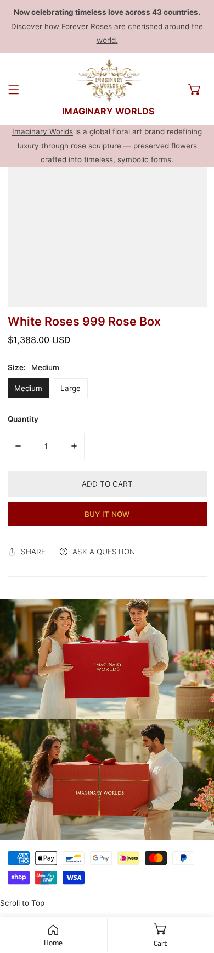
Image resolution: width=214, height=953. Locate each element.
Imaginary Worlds (42, 131)
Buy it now (107, 514)
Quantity (23, 419)
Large (70, 388)
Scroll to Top (22, 903)
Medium (28, 388)
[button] (195, 89)
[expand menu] (14, 89)
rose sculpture (96, 145)
